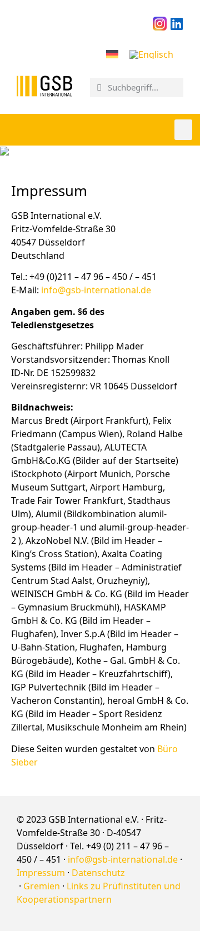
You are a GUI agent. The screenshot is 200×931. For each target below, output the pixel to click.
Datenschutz (98, 873)
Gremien (41, 886)
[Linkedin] (176, 24)
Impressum (41, 873)
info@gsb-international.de (96, 290)
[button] (183, 130)
